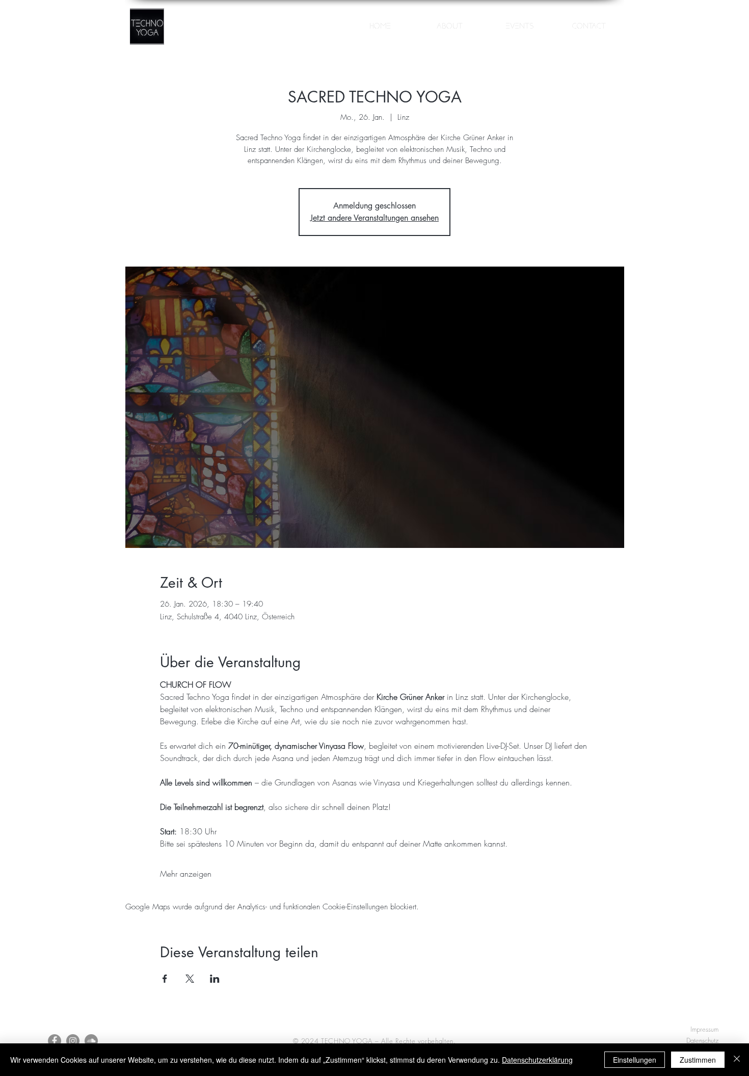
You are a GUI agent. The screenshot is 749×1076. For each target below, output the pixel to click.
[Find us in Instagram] (72, 1040)
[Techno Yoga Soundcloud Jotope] (91, 1040)
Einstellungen (634, 1060)
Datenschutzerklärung (537, 1060)
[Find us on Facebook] (54, 1040)
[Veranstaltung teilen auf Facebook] (165, 979)
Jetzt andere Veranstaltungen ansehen (374, 218)
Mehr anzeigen (185, 873)
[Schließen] (737, 1060)
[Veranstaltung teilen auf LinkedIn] (215, 979)
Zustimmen (698, 1060)
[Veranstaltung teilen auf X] (190, 979)
